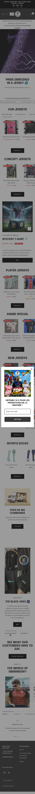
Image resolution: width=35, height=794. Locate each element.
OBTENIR (17, 419)
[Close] (31, 369)
